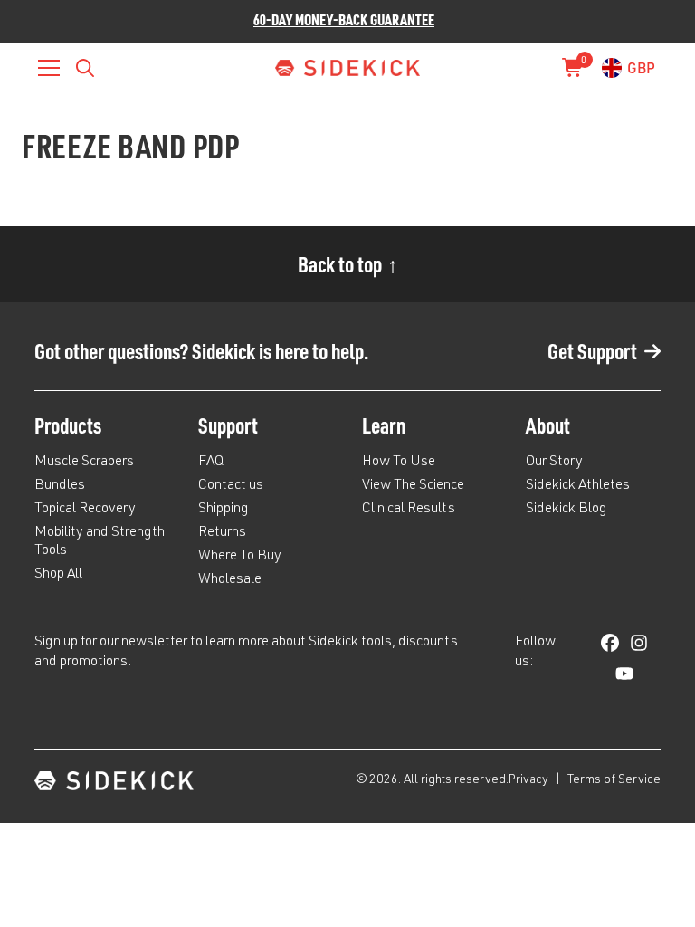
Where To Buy (239, 557)
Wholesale (230, 580)
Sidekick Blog (566, 509)
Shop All (58, 575)
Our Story (554, 462)
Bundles (59, 486)
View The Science (413, 486)
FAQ (211, 462)
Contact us (230, 486)
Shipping (223, 509)
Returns (222, 533)
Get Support (592, 351)
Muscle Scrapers (84, 462)
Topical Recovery (85, 509)
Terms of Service (614, 780)
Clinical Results (408, 509)
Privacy (530, 780)
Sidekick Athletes (578, 486)
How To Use (398, 462)
